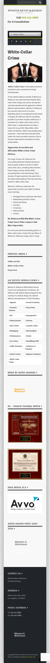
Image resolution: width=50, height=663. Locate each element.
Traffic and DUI (14, 261)
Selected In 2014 (21, 551)
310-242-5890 (16, 615)
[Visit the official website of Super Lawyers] (20, 395)
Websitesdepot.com (29, 657)
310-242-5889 (29, 17)
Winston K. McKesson (19, 390)
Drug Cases (12, 270)
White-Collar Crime (16, 266)
